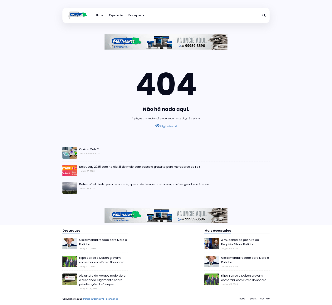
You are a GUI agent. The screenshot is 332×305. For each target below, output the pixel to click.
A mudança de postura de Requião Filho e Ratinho (240, 242)
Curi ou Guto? (89, 149)
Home (242, 299)
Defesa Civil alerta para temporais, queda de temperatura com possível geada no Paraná (144, 184)
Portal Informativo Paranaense (100, 298)
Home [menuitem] (99, 15)
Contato (265, 299)
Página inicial (168, 126)
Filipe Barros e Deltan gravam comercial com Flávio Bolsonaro (101, 260)
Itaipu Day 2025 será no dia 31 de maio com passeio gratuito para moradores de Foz (139, 167)
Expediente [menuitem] (116, 15)
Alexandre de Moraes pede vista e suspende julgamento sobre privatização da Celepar (102, 280)
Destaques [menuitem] (134, 15)
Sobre (253, 299)
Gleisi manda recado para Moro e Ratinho (103, 242)
